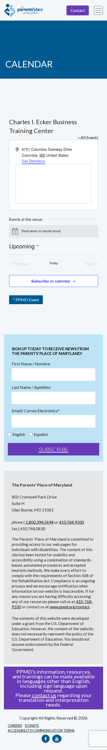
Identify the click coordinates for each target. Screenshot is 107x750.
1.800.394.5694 (39, 522)
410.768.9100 (71, 522)
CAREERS (15, 725)
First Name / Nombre (31, 363)
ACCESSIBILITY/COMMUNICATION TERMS (41, 730)
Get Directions (33, 161)
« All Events (88, 137)
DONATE (32, 725)
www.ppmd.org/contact (70, 606)
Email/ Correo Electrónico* (35, 410)
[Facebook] (46, 739)
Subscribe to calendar (50, 281)
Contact (77, 10)
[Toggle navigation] (98, 10)
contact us (44, 695)
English (18, 434)
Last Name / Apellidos (31, 387)
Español (41, 434)
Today (53, 263)
